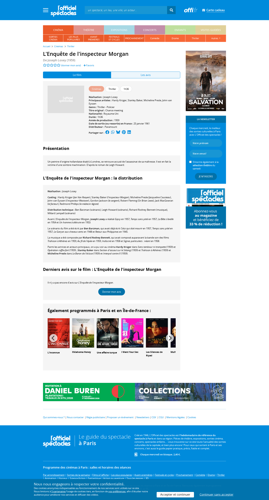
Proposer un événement (120, 417)
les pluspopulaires (73, 38)
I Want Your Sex (129, 352)
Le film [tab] (77, 75)
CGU (161, 417)
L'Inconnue (54, 352)
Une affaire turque (107, 352)
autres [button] (215, 38)
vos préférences (117, 491)
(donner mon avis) (71, 65)
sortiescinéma (53, 38)
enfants (180, 30)
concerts (149, 30)
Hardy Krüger (119, 100)
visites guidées (211, 30)
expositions (119, 30)
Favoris (90, 65)
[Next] (170, 338)
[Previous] (53, 338)
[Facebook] (107, 132)
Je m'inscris (206, 176)
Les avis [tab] (146, 75)
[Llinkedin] (129, 132)
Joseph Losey (110, 97)
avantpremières (94, 38)
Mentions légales (175, 417)
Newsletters (142, 417)
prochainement (134, 38)
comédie (154, 38)
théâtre (88, 30)
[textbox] (126, 10)
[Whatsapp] (113, 132)
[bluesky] (118, 132)
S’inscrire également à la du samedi (205, 165)
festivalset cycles (114, 38)
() (74, 197)
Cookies (191, 417)
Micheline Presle (152, 100)
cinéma (58, 30)
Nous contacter (75, 417)
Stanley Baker (135, 100)
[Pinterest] (123, 132)
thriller (195, 38)
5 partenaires (58, 491)
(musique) (148, 209)
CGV (154, 417)
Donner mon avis (111, 291)
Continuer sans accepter (216, 494)
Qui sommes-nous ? (54, 417)
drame (175, 38)
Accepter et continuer (175, 494)
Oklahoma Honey (81, 352)
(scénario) (88, 209)
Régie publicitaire (95, 417)
